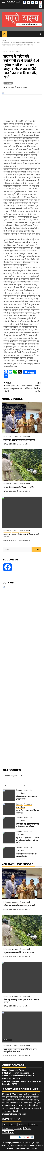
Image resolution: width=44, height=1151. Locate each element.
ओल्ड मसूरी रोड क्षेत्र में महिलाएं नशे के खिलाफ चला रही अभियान (27, 825)
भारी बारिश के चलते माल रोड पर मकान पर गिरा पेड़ (26, 855)
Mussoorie (15, 437)
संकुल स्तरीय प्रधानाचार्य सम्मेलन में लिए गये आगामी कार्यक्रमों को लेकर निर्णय (27, 840)
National (18, 1128)
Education (33, 1124)
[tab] (12, 786)
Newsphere (20, 1148)
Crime (13, 1124)
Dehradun (7, 52)
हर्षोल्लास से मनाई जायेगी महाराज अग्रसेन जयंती (19, 440)
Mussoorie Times (22, 87)
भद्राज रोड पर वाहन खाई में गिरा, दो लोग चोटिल (19, 487)
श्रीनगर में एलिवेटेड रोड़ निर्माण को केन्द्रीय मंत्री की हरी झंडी (13, 387)
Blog (5, 1124)
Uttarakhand (16, 52)
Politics (27, 1128)
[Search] (40, 34)
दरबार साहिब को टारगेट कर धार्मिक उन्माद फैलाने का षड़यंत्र (31, 387)
